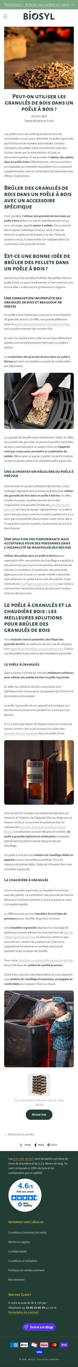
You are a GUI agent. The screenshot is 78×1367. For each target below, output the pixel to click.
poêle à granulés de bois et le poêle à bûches (42, 324)
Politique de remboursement (26, 1270)
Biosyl (31, 1359)
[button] (5, 16)
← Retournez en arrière (19, 1134)
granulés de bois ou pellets (21, 733)
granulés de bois (23, 1159)
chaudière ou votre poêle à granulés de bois (45, 960)
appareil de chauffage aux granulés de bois (36, 649)
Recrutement (16, 1280)
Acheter (39, 1114)
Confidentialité (17, 1252)
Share (41, 1145)
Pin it (54, 1145)
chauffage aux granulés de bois (39, 584)
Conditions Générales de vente (27, 1233)
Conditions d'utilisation (22, 1261)
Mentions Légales (19, 1242)
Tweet (27, 1145)
